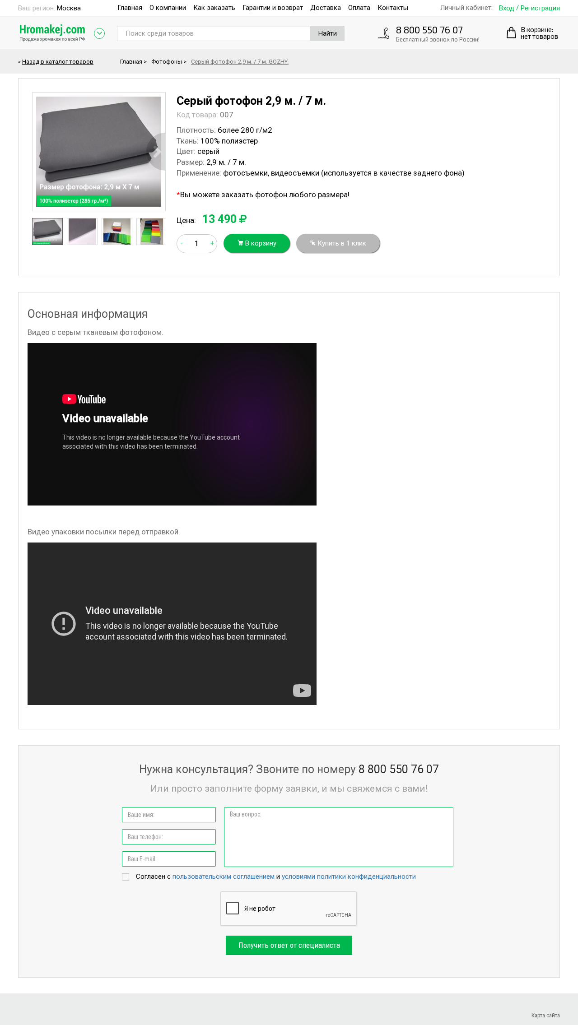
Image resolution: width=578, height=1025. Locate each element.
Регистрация (540, 8)
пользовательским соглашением (223, 876)
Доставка (325, 8)
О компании (167, 8)
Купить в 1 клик (341, 243)
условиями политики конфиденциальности (349, 876)
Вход (506, 8)
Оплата (359, 8)
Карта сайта (545, 1015)
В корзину (259, 243)
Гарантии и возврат (272, 8)
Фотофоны (166, 61)
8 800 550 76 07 (429, 29)
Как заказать (214, 8)
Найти (327, 33)
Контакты (393, 8)
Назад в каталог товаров (57, 61)
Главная (129, 8)
